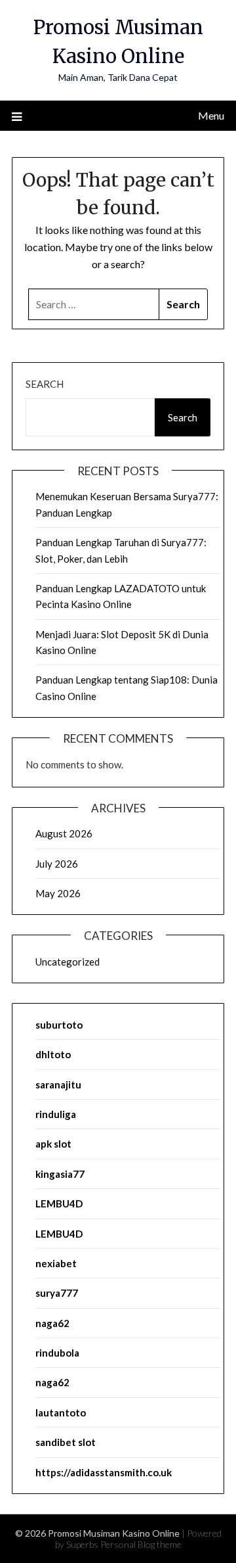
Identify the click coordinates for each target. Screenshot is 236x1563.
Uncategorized (67, 962)
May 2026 (58, 893)
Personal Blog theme (141, 1544)
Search (45, 384)
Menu (211, 115)
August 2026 (63, 833)
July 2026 (56, 864)
